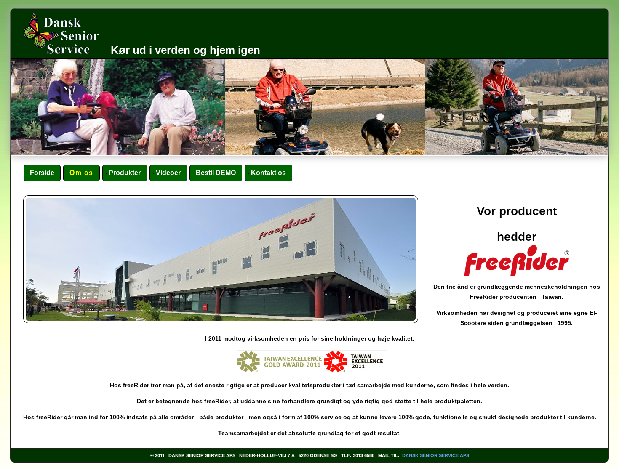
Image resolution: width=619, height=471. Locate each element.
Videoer (168, 172)
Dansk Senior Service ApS (435, 455)
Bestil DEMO (216, 172)
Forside (42, 172)
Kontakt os (268, 172)
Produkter (125, 172)
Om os (81, 172)
